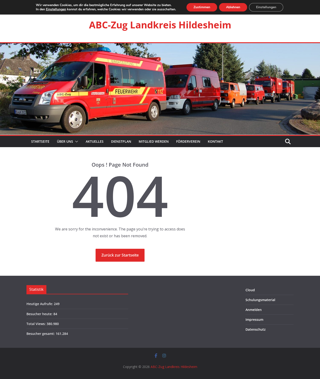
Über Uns (65, 141)
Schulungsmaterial (260, 300)
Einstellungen (56, 9)
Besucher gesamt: (41, 333)
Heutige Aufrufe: (40, 304)
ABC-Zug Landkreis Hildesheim (160, 24)
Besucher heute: (39, 314)
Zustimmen (201, 7)
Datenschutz (256, 329)
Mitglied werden (154, 141)
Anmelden (254, 309)
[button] (75, 141)
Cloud (250, 290)
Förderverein (188, 141)
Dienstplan (121, 141)
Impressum (254, 319)
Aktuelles (95, 141)
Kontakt (215, 141)
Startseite (39, 141)
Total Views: (36, 324)
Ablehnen (233, 7)
